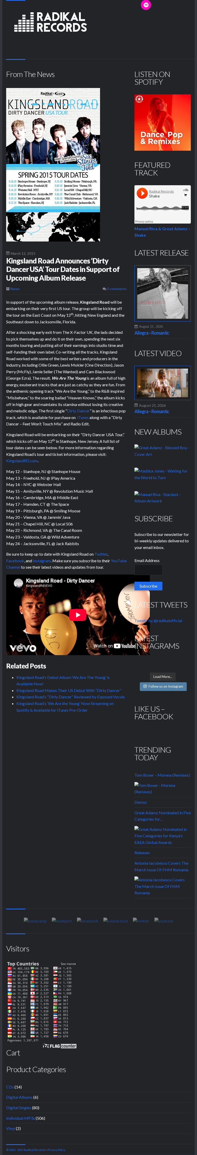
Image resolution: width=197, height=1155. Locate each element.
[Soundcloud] (115, 920)
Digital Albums (19, 1097)
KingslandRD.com (22, 460)
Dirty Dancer (78, 410)
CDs (10, 1086)
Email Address (147, 560)
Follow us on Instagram (166, 686)
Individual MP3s (20, 1118)
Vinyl (10, 1128)
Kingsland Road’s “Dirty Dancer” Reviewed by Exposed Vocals (70, 696)
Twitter (100, 554)
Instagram (42, 560)
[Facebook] (87, 920)
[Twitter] (141, 920)
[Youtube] (163, 920)
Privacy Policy (56, 1149)
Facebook (15, 560)
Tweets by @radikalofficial (158, 620)
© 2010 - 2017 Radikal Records (25, 1149)
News (15, 289)
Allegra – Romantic (151, 333)
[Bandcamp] (35, 920)
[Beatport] (62, 920)
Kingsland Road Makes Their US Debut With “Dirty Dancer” (68, 690)
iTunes (83, 417)
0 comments (116, 289)
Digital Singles (18, 1107)
